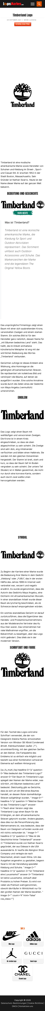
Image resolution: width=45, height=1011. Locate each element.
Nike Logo (11, 944)
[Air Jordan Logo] (12, 957)
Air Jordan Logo (11, 961)
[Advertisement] (22, 56)
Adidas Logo (33, 944)
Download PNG (22, 24)
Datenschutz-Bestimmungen (13, 1003)
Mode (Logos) (30, 20)
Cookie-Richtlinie (35, 1003)
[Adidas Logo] (33, 940)
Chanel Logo (22, 978)
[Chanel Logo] (23, 975)
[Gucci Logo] (33, 957)
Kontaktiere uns (26, 1006)
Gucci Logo (33, 961)
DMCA (15, 1006)
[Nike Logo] (12, 940)
